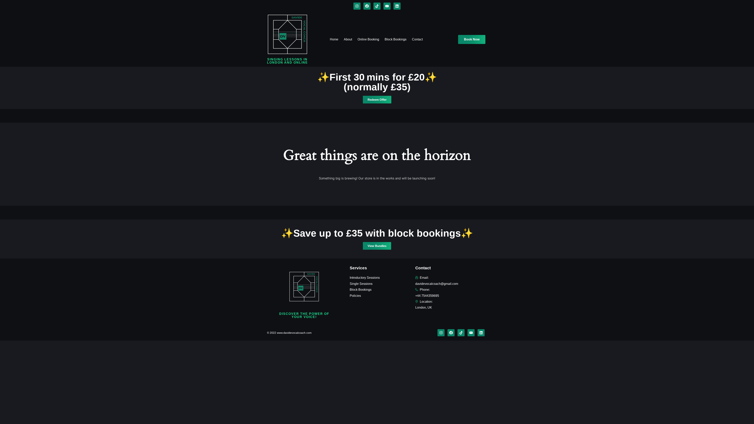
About (348, 39)
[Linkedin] (397, 6)
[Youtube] (387, 6)
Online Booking (368, 39)
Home (334, 39)
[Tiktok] (377, 6)
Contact (417, 39)
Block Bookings (395, 39)
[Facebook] (367, 6)
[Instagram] (357, 6)
